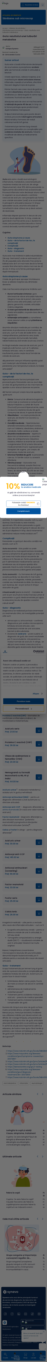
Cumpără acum (23, 511)
